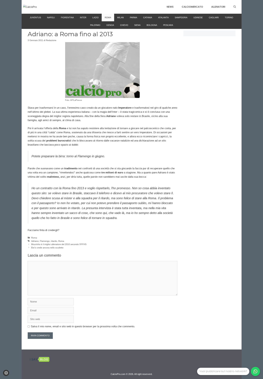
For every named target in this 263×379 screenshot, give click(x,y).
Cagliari (214, 17)
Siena (137, 25)
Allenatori (218, 7)
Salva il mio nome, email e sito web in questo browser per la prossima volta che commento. (83, 326)
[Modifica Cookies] (6, 373)
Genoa (110, 25)
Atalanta (163, 17)
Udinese (198, 17)
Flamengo (45, 241)
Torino (229, 17)
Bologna (152, 25)
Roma (108, 17)
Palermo (95, 25)
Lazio (95, 17)
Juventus (35, 17)
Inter (83, 17)
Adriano (35, 241)
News (170, 7)
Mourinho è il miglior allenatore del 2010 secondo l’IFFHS (58, 244)
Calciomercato (192, 7)
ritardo (54, 241)
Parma (133, 17)
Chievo (124, 25)
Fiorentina (67, 17)
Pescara (168, 25)
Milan (120, 17)
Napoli (51, 17)
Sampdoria (181, 17)
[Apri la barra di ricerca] (234, 7)
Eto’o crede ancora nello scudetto (47, 247)
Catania (147, 17)
